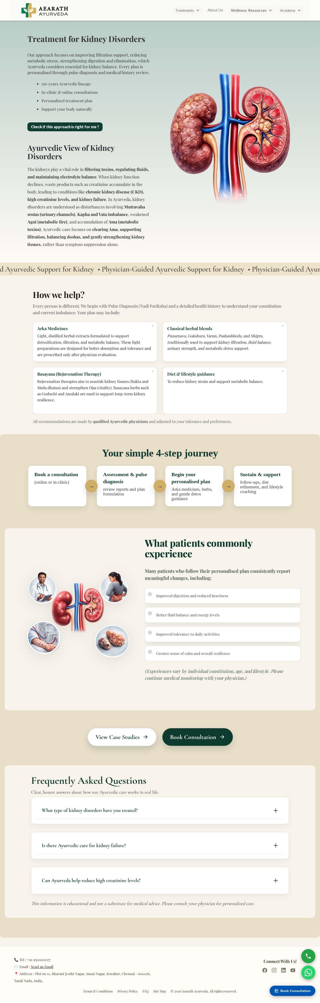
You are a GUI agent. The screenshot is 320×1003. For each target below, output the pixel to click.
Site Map (159, 991)
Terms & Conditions (98, 991)
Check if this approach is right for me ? (65, 126)
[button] (187, 10)
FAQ (145, 991)
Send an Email (42, 966)
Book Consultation (295, 991)
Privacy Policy (127, 991)
